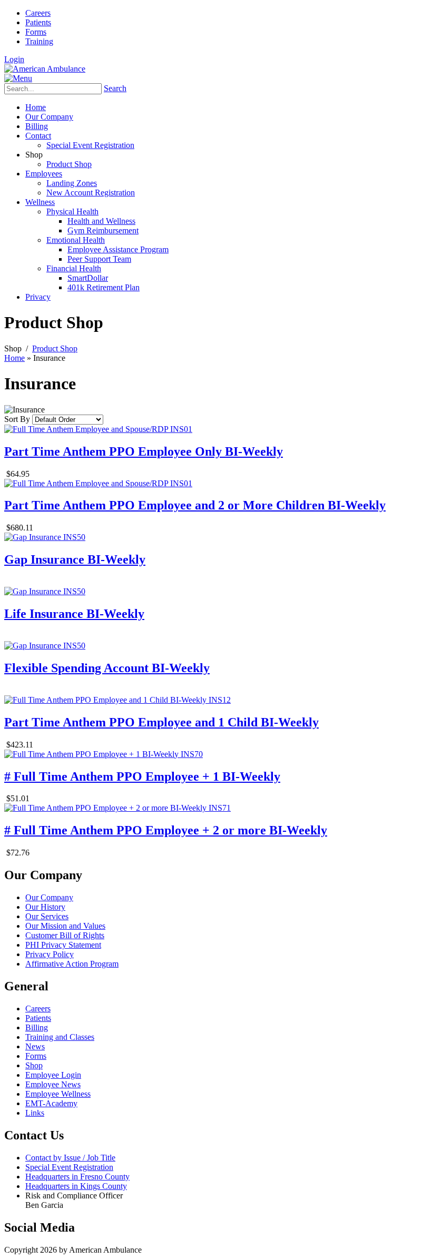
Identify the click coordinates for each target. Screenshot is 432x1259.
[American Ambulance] (44, 68)
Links (34, 1112)
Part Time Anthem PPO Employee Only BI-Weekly (143, 451)
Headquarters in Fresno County (77, 1176)
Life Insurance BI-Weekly (74, 614)
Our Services (46, 916)
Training (39, 41)
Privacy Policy (49, 954)
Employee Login (53, 1074)
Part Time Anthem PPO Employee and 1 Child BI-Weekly (161, 722)
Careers (38, 12)
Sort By (17, 419)
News (35, 1046)
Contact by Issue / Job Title (70, 1157)
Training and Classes (59, 1036)
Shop (34, 1065)
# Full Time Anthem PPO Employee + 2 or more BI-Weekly (165, 830)
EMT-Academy (51, 1103)
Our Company (49, 897)
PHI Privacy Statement (63, 944)
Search (115, 88)
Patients (38, 22)
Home (14, 357)
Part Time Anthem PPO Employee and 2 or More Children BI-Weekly (195, 505)
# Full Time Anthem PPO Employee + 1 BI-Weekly (142, 776)
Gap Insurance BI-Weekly (74, 559)
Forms (35, 31)
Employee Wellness (58, 1093)
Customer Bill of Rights (64, 935)
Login (14, 59)
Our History (45, 906)
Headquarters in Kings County (76, 1186)
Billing (36, 1027)
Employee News (53, 1084)
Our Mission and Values (65, 925)
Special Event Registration (69, 1167)
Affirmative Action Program (72, 963)
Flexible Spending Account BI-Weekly (107, 668)
